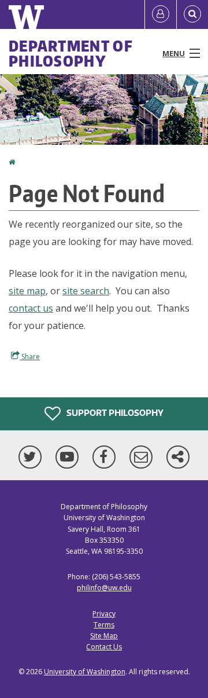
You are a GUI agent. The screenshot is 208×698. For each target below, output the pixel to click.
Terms (104, 625)
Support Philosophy (114, 413)
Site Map (104, 636)
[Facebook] (106, 457)
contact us (31, 308)
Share (30, 356)
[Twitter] (32, 457)
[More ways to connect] (178, 457)
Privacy (104, 614)
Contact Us (104, 647)
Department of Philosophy (71, 53)
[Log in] (160, 14)
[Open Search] (192, 14)
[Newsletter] (143, 457)
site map (27, 290)
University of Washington (84, 672)
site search (85, 290)
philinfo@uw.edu (104, 588)
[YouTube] (69, 457)
